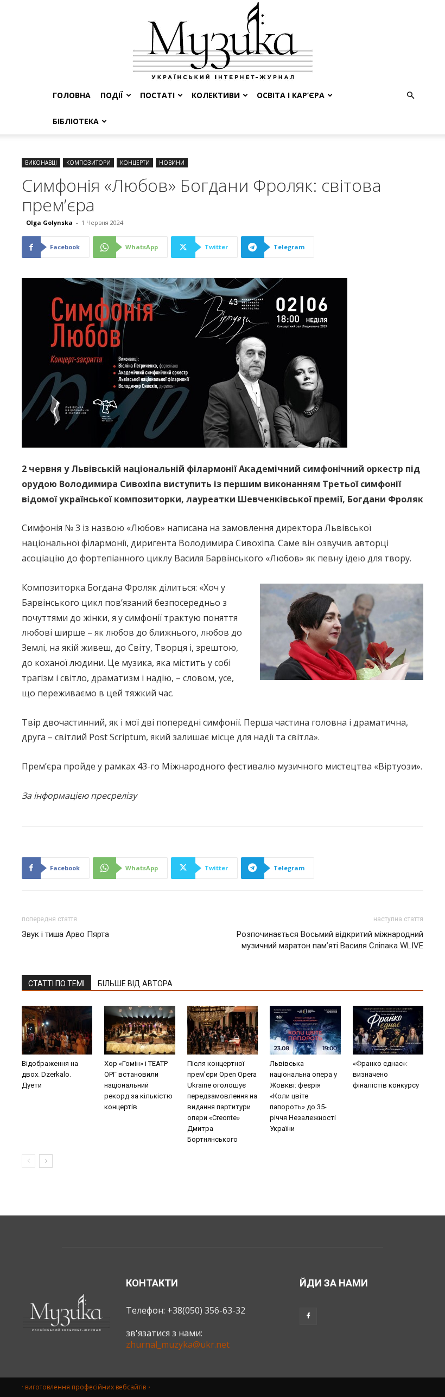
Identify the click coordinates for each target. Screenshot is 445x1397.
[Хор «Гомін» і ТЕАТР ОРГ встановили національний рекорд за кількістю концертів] (139, 1030)
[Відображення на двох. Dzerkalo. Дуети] (57, 1030)
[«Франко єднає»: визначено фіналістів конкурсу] (388, 1030)
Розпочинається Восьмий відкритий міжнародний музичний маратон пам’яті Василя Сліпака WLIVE (330, 939)
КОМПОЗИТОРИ (88, 162)
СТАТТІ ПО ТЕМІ (56, 983)
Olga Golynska (49, 222)
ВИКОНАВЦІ (41, 162)
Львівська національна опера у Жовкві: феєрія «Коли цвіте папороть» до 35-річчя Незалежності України (303, 1096)
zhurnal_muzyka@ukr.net (178, 1344)
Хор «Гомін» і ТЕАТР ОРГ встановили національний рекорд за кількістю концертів (138, 1085)
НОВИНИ (172, 162)
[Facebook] (308, 1316)
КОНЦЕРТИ (135, 162)
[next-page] (46, 1161)
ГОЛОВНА (72, 95)
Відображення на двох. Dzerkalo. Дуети (50, 1074)
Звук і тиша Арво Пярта (65, 934)
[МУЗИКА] (222, 41)
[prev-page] (28, 1161)
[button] (410, 95)
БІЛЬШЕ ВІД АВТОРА (135, 983)
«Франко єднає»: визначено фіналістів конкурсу (386, 1074)
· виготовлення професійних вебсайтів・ (87, 1387)
